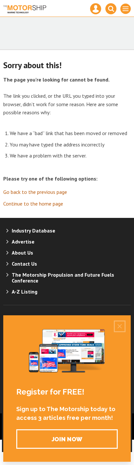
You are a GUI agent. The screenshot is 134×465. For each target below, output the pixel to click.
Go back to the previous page (35, 192)
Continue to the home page (33, 203)
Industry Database (33, 230)
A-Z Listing (24, 291)
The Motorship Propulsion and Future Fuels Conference (63, 277)
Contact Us (24, 263)
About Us (22, 252)
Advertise (23, 241)
